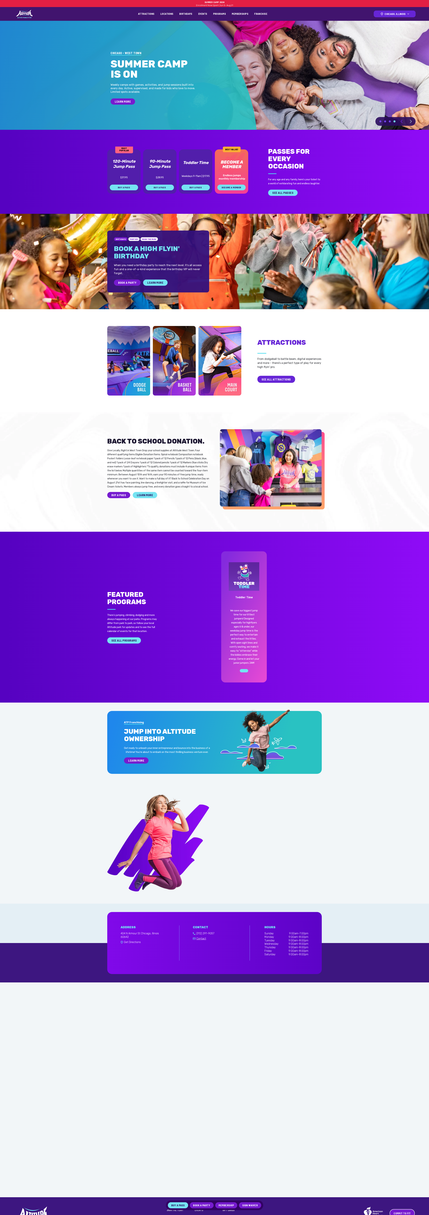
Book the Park (149, 247)
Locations (166, 13)
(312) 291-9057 (205, 941)
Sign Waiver (250, 1205)
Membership (226, 1205)
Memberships (240, 13)
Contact (201, 946)
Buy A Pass (178, 1205)
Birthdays (185, 13)
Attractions (146, 13)
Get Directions (132, 950)
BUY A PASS (124, 195)
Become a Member (231, 195)
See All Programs (124, 648)
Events (202, 13)
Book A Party (127, 290)
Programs (219, 13)
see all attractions (276, 387)
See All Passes (282, 200)
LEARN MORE (123, 111)
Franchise (260, 13)
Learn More (155, 290)
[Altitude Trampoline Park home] (24, 14)
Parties (134, 247)
